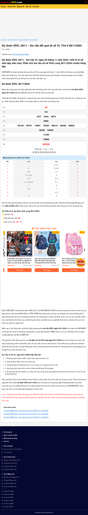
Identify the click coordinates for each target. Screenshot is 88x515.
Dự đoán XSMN (8, 503)
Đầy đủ (38, 149)
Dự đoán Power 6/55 (10, 466)
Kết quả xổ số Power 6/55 (11, 460)
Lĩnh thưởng (7, 452)
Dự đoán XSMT (8, 507)
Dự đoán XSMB (8, 500)
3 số (51, 149)
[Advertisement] (44, 23)
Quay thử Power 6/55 (10, 469)
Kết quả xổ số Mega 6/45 (11, 477)
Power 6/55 (11, 6)
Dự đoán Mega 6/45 (10, 483)
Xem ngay (15, 270)
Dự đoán (36, 6)
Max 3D (28, 6)
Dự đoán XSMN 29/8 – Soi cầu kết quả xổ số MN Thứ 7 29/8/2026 (26, 417)
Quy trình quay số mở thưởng (13, 449)
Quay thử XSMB (9, 491)
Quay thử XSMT (9, 497)
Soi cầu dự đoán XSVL (20, 54)
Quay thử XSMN (9, 494)
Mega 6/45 (20, 6)
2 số (45, 149)
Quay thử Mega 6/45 (10, 486)
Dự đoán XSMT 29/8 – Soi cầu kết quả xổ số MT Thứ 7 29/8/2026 (26, 414)
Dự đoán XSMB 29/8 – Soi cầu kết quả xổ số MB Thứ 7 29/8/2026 (26, 410)
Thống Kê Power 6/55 (10, 463)
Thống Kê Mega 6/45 (10, 480)
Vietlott (3, 6)
